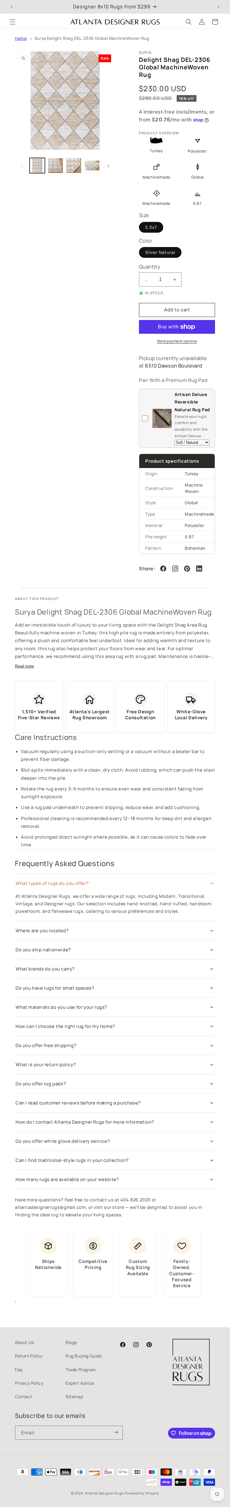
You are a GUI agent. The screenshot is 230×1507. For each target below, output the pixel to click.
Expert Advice (80, 1383)
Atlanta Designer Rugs (104, 1493)
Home (21, 38)
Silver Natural (160, 252)
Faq (18, 1369)
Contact (23, 1396)
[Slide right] (108, 165)
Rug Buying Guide (84, 1356)
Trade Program (81, 1369)
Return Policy (29, 1356)
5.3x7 (151, 227)
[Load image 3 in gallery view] (73, 165)
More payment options (177, 341)
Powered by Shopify (142, 1493)
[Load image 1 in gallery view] (37, 165)
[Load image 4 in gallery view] (92, 165)
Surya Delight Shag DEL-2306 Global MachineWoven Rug (91, 38)
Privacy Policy (29, 1383)
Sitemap (74, 1396)
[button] (12, 21)
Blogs (71, 1342)
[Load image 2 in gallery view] (55, 165)
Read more (24, 666)
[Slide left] (21, 165)
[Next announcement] (218, 6)
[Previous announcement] (11, 6)
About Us (24, 1342)
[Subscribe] (115, 1433)
